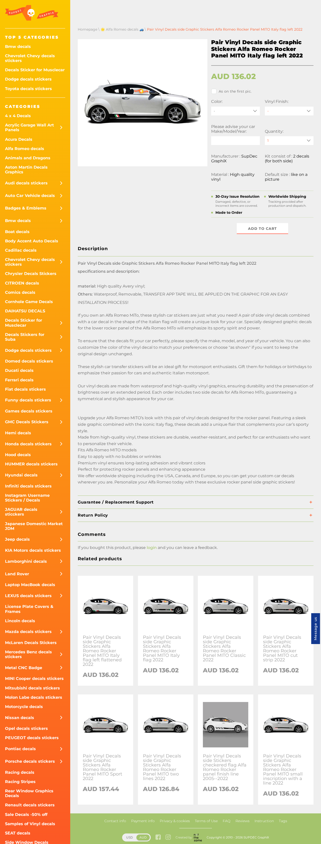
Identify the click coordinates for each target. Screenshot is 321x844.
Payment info (143, 821)
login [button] (152, 547)
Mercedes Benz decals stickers (28, 654)
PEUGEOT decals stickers (32, 737)
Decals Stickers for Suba (24, 337)
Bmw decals (18, 46)
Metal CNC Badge (23, 667)
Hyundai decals (21, 475)
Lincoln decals (20, 620)
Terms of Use (206, 821)
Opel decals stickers (26, 728)
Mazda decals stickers (28, 631)
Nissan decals (19, 717)
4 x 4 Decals (18, 115)
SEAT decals (17, 833)
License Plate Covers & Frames (29, 609)
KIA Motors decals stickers (33, 550)
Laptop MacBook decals (30, 584)
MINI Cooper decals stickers (34, 678)
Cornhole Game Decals (29, 301)
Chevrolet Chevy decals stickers (30, 58)
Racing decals (19, 772)
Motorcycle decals (24, 706)
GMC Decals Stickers (26, 421)
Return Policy (93, 515)
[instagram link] (168, 837)
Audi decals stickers (26, 183)
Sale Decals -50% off (26, 814)
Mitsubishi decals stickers (32, 688)
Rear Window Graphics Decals (29, 793)
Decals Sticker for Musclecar (35, 69)
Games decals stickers (28, 411)
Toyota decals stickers (28, 88)
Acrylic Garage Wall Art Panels (29, 127)
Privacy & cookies (175, 821)
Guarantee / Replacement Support (116, 502)
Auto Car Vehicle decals (30, 195)
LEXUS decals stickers (28, 595)
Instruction (264, 821)
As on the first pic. (235, 91)
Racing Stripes (20, 781)
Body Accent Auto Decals (31, 241)
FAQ (226, 821)
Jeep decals (17, 539)
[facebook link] (158, 837)
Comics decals (20, 292)
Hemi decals (18, 433)
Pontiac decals (20, 748)
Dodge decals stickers (28, 79)
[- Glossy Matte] (289, 111)
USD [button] (129, 837)
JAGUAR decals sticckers (21, 512)
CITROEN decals (22, 283)
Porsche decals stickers (30, 761)
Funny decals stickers (28, 400)
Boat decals (17, 231)
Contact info (115, 821)
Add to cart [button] (262, 228)
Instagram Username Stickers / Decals (27, 498)
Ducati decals (19, 370)
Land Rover (17, 574)
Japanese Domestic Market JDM (34, 526)
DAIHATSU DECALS (25, 311)
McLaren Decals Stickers (31, 642)
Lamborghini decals (26, 561)
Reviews (242, 821)
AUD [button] (143, 837)
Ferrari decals (19, 380)
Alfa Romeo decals (24, 148)
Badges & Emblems (25, 208)
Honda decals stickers (28, 444)
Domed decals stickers (29, 361)
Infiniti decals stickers (28, 486)
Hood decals (18, 454)
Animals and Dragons (27, 158)
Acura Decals (18, 139)
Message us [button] (315, 628)
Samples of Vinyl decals (30, 823)
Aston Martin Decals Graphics (26, 169)
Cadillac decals (21, 250)
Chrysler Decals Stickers (30, 273)
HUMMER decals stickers (31, 464)
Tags (283, 821)
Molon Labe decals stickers (33, 697)
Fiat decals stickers (25, 389)
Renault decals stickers (30, 805)
